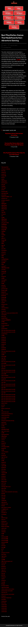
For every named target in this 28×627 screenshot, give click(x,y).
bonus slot (3, 316)
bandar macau (4, 293)
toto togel (3, 188)
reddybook (3, 500)
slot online (3, 469)
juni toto (3, 405)
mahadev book (4, 504)
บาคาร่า (3, 439)
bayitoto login (4, 191)
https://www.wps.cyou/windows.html (9, 313)
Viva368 (3, 582)
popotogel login (4, 193)
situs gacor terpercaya (6, 597)
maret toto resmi (5, 411)
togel (2, 236)
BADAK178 (3, 226)
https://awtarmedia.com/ (6, 561)
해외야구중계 (4, 403)
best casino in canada (6, 507)
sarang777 (3, 266)
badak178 (3, 172)
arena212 (3, 269)
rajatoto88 (3, 465)
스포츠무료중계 (4, 451)
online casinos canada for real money (9, 491)
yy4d (2, 535)
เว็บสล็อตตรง (4, 224)
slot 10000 (3, 418)
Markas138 (3, 563)
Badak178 (3, 292)
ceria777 (3, 557)
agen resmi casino (5, 431)
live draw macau (5, 585)
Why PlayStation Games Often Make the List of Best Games (14, 153)
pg (2, 516)
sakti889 (3, 498)
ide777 (2, 406)
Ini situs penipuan (5, 325)
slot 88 (2, 425)
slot (2, 215)
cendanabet (4, 601)
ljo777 (2, 549)
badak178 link (4, 318)
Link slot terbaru (5, 307)
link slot (3, 177)
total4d (3, 543)
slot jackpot (3, 195)
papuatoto (3, 422)
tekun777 (3, 519)
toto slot (3, 184)
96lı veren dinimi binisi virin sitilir (8, 330)
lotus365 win (4, 512)
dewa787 (3, 248)
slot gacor (3, 214)
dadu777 (3, 238)
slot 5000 (3, 599)
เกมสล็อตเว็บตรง (4, 259)
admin (4, 45)
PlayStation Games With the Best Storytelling (14, 134)
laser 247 (3, 497)
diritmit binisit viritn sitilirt (7, 590)
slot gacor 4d (4, 198)
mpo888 (3, 559)
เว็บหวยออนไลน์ (4, 167)
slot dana (3, 545)
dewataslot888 (4, 536)
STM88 (2, 321)
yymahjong (3, 514)
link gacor (3, 471)
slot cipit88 (3, 356)
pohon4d (3, 285)
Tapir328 (3, 212)
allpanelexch (4, 502)
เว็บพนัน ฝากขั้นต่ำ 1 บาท (6, 196)
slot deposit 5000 (5, 446)
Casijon (3, 201)
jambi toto (3, 568)
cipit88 (2, 217)
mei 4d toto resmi (5, 417)
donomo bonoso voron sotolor (7, 594)
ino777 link (3, 483)
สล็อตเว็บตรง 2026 (5, 267)
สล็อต (2, 233)
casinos (3, 578)
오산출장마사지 (4, 509)
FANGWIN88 (4, 227)
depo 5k (3, 245)
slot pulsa (3, 530)
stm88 (2, 432)
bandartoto (3, 521)
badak (2, 345)
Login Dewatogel (5, 587)
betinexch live (4, 304)
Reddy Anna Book (5, 526)
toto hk (2, 441)
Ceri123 (3, 302)
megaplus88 (4, 472)
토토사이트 (3, 479)
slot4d (2, 179)
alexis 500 (3, 488)
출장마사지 (3, 511)
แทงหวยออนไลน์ (5, 434)
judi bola (3, 281)
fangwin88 (3, 175)
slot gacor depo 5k (5, 200)
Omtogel (3, 445)
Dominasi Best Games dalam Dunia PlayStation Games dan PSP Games (14, 143)
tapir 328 (3, 358)
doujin (2, 210)
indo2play (3, 531)
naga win (3, 570)
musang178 (3, 250)
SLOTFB (3, 493)
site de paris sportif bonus (7, 413)
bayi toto (3, 170)
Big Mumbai (4, 481)
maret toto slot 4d (5, 415)
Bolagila (3, 583)
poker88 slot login (5, 429)
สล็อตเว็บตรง (4, 181)
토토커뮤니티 (4, 592)
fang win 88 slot (4, 375)
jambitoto (3, 566)
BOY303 (3, 575)
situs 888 (3, 547)
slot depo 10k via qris (6, 486)
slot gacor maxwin (5, 552)
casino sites (3, 528)
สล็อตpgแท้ (3, 203)
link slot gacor (4, 182)
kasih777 (3, 427)
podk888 (3, 262)
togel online (3, 300)
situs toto (3, 490)
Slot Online (3, 554)
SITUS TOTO (4, 424)
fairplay (3, 505)
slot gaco (3, 368)
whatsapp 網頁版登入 (6, 320)
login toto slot (4, 457)
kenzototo (3, 477)
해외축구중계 (4, 524)
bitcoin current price (5, 408)
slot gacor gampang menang (7, 420)
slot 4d (2, 189)
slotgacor (3, 474)
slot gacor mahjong (5, 168)
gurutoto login (4, 288)
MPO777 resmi (4, 523)
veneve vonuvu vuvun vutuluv (7, 589)
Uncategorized (7, 47)
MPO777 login (4, 517)
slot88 (2, 283)
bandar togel (4, 290)
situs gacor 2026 (5, 222)
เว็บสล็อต (3, 186)
